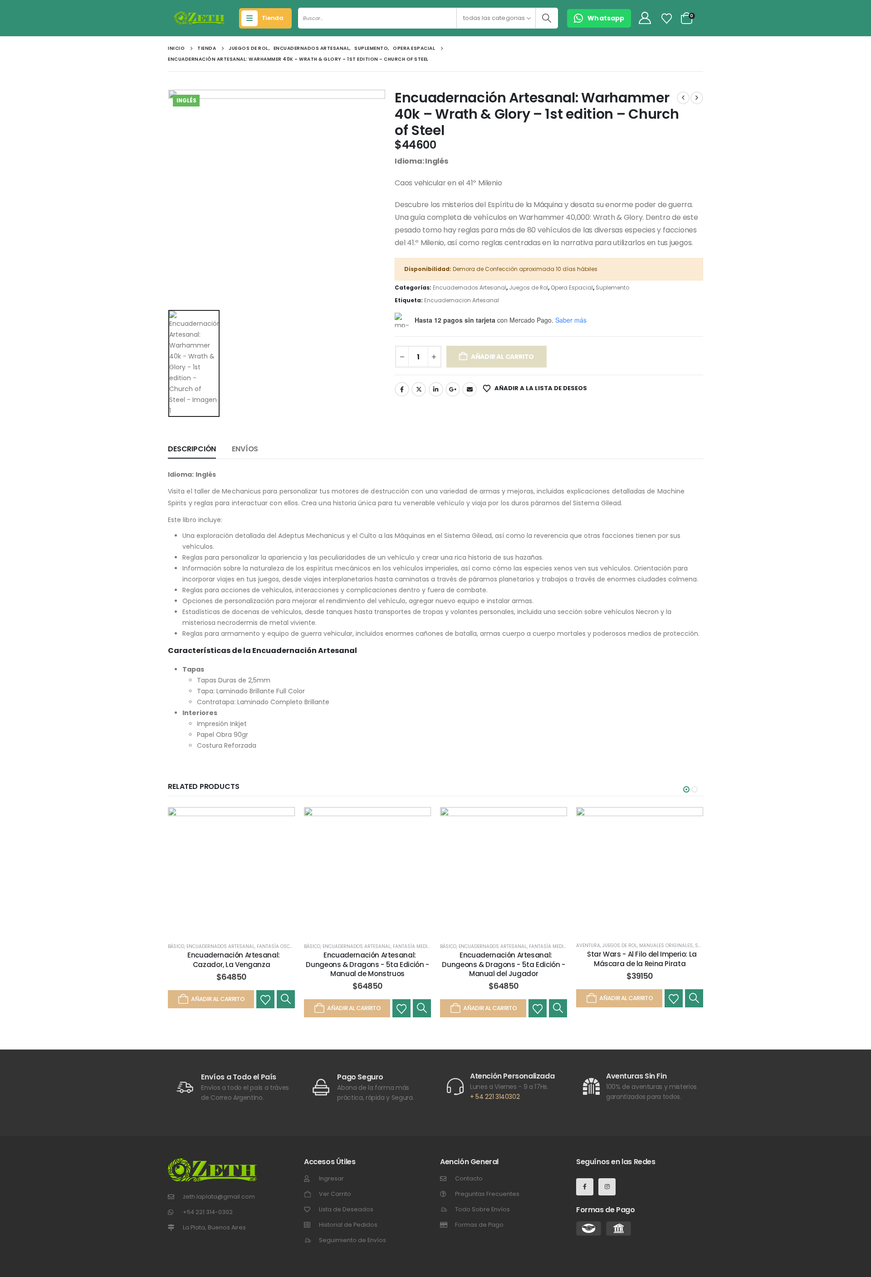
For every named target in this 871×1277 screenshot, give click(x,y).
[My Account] (644, 18)
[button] (686, 789)
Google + (452, 389)
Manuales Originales (666, 945)
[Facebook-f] (584, 1186)
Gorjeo (418, 389)
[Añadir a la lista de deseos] (265, 999)
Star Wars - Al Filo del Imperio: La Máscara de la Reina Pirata (642, 958)
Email (469, 389)
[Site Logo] (199, 18)
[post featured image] (231, 870)
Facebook (402, 389)
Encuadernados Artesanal (469, 287)
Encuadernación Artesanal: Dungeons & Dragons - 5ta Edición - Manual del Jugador (503, 964)
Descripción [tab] (192, 449)
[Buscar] (546, 18)
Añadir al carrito (502, 356)
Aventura (588, 945)
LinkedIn (436, 389)
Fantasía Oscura (278, 946)
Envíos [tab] (245, 449)
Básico (176, 946)
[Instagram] (607, 1186)
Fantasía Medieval (415, 946)
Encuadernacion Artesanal (461, 300)
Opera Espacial (572, 287)
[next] (696, 98)
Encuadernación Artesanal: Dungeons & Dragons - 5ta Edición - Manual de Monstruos (367, 964)
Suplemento (612, 287)
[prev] (683, 98)
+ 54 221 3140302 (494, 1096)
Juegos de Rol (528, 287)
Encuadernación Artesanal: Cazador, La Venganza (233, 959)
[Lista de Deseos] (667, 18)
